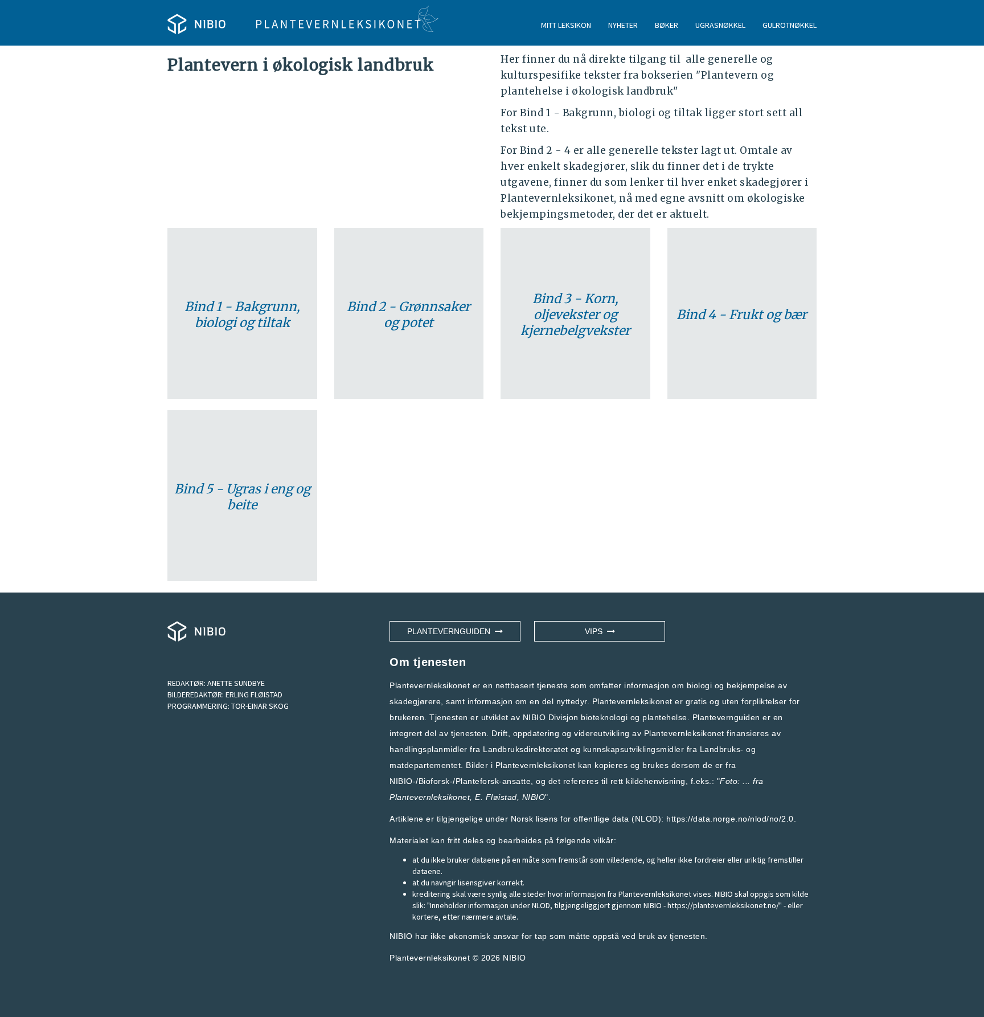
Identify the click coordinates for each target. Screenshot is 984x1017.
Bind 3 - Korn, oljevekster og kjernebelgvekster (575, 314)
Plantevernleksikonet (430, 797)
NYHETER (623, 25)
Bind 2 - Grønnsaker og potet (408, 314)
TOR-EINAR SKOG (260, 706)
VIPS (596, 631)
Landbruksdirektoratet (525, 749)
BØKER (666, 25)
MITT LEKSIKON (566, 25)
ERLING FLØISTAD (254, 694)
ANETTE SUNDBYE (236, 683)
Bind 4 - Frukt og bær (741, 314)
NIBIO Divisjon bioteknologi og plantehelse (605, 717)
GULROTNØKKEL (789, 25)
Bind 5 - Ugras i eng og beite (242, 497)
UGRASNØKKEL (720, 25)
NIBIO (514, 957)
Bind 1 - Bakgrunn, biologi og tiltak (242, 314)
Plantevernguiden (451, 631)
